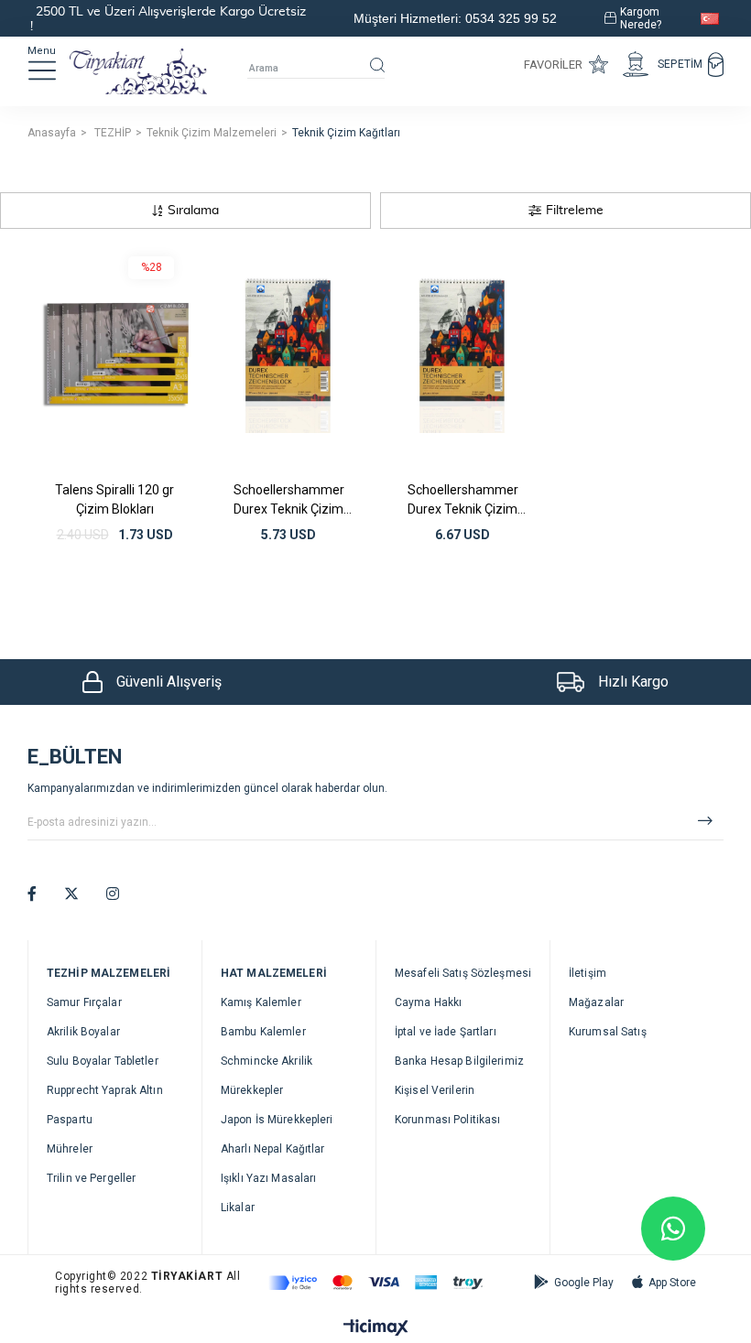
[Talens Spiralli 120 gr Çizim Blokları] (114, 354)
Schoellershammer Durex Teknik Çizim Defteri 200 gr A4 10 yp (289, 499)
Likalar (238, 1207)
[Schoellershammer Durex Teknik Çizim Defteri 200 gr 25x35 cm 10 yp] (462, 354)
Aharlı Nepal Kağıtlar (273, 1149)
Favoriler (553, 64)
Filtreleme (575, 210)
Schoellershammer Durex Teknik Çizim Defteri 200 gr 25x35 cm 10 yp (463, 499)
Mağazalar (596, 1002)
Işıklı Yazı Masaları (268, 1178)
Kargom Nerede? (640, 18)
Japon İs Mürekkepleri (277, 1119)
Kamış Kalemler (261, 1002)
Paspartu (70, 1119)
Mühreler (70, 1149)
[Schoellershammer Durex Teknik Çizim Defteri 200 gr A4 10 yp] (288, 354)
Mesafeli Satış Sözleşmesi (463, 973)
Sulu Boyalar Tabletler (102, 1061)
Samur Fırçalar (84, 1002)
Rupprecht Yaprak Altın (105, 1090)
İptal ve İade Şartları (445, 1031)
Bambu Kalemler (263, 1031)
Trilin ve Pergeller (91, 1178)
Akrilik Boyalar (83, 1031)
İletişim (587, 973)
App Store (672, 1282)
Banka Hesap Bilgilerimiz (459, 1061)
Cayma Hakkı (428, 1002)
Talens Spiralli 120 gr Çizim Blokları (114, 499)
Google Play (584, 1282)
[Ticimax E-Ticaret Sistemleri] (375, 1328)
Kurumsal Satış (608, 1031)
